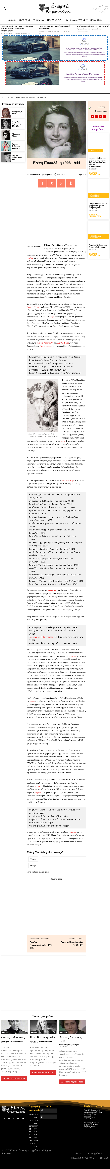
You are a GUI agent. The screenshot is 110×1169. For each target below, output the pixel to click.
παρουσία (39, 792)
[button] (4, 8)
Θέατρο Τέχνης (33, 307)
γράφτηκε (72, 832)
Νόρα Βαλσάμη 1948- (42, 1037)
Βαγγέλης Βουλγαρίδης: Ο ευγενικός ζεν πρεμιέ (93, 26)
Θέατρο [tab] (33, 866)
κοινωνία (38, 786)
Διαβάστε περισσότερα (14, 1078)
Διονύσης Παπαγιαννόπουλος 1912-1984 (41, 945)
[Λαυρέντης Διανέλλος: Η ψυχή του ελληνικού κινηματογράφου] (98, 189)
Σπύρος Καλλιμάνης (13, 1037)
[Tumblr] (70, 183)
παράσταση (52, 590)
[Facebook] (42, 183)
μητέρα (30, 258)
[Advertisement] (56, 216)
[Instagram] (96, 116)
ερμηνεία (72, 656)
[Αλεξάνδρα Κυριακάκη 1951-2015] (6, 124)
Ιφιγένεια (34, 637)
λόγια (63, 441)
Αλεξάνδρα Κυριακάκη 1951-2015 (16, 124)
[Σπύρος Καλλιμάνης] (14, 1027)
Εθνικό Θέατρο (68, 480)
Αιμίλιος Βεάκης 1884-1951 (17, 157)
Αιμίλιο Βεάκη (63, 343)
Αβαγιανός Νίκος (16, 135)
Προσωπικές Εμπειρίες (95, 195)
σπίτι (33, 701)
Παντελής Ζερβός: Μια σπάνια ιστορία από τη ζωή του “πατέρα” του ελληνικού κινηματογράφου (17, 28)
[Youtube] (104, 116)
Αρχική (5, 98)
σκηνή (51, 317)
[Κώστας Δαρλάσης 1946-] (72, 1027)
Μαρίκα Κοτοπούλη (45, 343)
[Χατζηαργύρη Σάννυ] (6, 113)
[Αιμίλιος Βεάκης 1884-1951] (6, 157)
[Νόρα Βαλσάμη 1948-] (43, 1027)
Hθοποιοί (15, 98)
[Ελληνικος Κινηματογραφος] (91, 109)
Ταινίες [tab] (33, 859)
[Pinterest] (61, 183)
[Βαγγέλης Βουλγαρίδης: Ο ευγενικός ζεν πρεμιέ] (98, 231)
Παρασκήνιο (95, 150)
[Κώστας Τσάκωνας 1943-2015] (6, 146)
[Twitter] (51, 183)
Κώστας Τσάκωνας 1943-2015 (16, 146)
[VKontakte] (18, 1118)
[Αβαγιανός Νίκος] (6, 135)
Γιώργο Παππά (45, 346)
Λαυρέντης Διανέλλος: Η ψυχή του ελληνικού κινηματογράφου (98, 206)
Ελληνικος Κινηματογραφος (41, 174)
